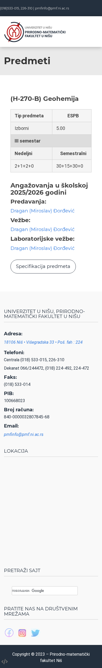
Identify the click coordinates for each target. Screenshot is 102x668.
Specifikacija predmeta (43, 266)
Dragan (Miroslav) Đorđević (42, 211)
